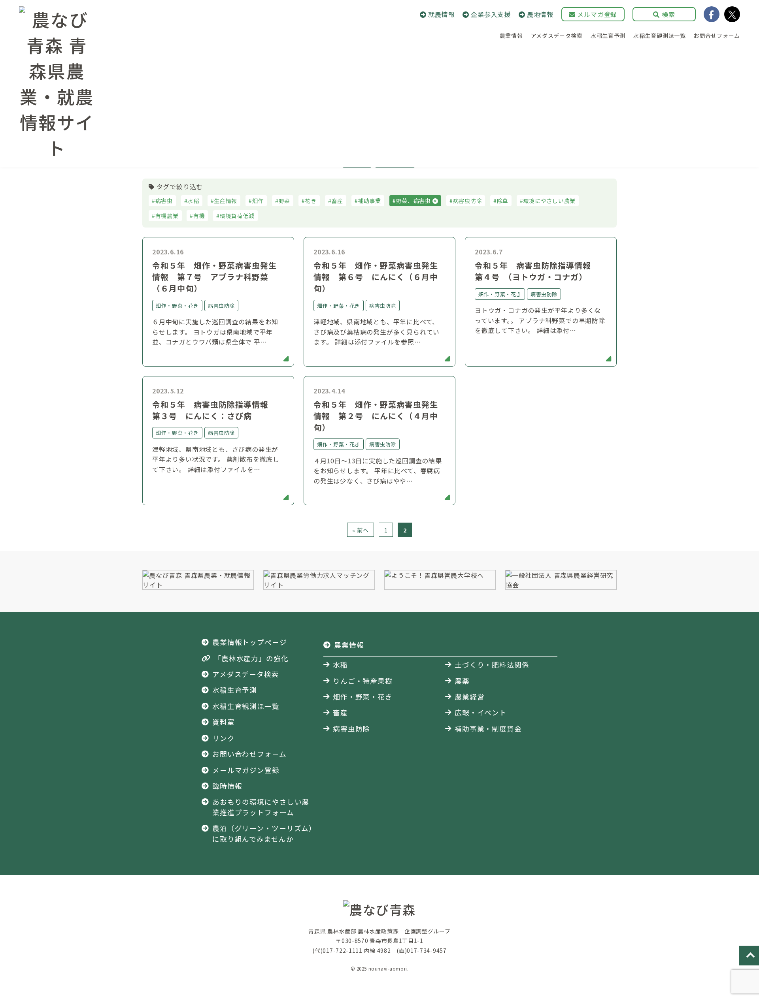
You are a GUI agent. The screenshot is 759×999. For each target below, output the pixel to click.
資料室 (223, 722)
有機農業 (167, 216)
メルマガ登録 (596, 14)
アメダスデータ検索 (557, 36)
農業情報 (511, 36)
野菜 (284, 201)
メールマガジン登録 (245, 770)
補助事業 (369, 201)
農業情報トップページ (249, 642)
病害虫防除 (467, 201)
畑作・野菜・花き (363, 697)
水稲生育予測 (608, 36)
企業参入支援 (491, 14)
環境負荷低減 (237, 216)
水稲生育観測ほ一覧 (659, 36)
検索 (667, 14)
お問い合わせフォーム (249, 754)
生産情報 (225, 201)
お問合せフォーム (716, 36)
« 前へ (360, 530)
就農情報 (441, 14)
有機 (199, 216)
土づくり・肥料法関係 (492, 665)
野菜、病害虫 (414, 201)
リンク (223, 738)
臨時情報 (227, 786)
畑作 (258, 201)
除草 (502, 201)
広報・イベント (481, 712)
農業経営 (470, 697)
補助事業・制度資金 (488, 729)
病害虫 (164, 201)
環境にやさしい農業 (549, 201)
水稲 (193, 201)
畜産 (337, 201)
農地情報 (540, 14)
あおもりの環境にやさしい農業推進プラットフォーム (260, 807)
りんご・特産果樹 (363, 681)
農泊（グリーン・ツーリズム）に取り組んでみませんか (262, 833)
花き (310, 201)
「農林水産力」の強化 (251, 658)
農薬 (462, 681)
